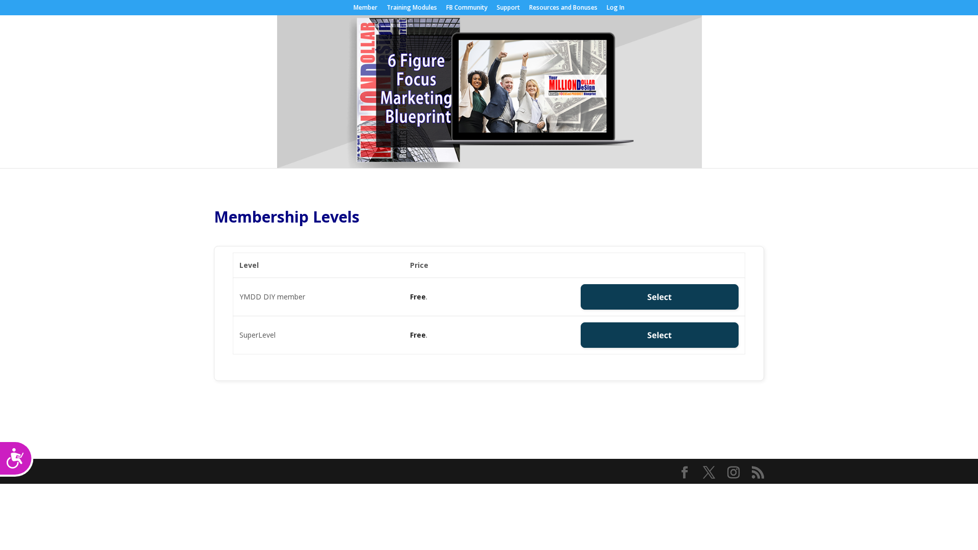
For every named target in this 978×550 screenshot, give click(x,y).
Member (365, 8)
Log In (615, 8)
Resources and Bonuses (563, 8)
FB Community (466, 8)
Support (508, 8)
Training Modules (412, 8)
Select (659, 296)
